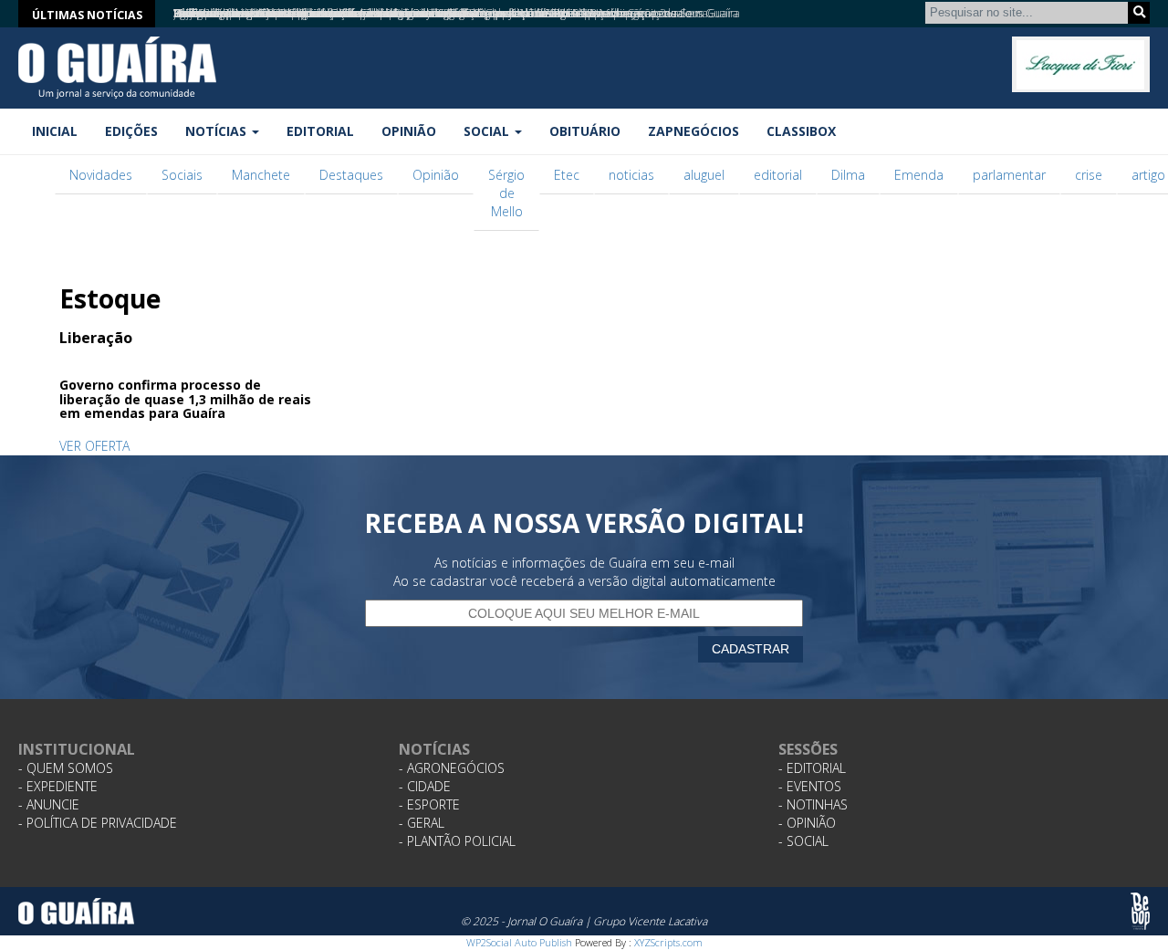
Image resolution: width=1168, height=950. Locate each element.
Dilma (848, 174)
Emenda (919, 174)
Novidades (100, 174)
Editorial (320, 131)
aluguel (704, 174)
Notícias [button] (217, 131)
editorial (778, 174)
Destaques (351, 174)
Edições (131, 131)
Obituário (584, 131)
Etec (566, 174)
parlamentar (1009, 174)
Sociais (182, 174)
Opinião (408, 131)
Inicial (55, 131)
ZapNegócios (693, 131)
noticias (631, 174)
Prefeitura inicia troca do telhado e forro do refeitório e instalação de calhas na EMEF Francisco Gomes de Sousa (440, 13)
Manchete (261, 174)
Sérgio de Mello (506, 193)
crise (1088, 174)
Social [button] (488, 131)
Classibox (801, 131)
